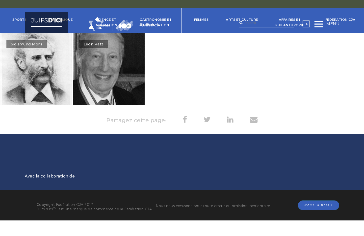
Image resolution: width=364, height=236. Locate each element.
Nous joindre (317, 205)
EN (306, 24)
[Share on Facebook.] (185, 119)
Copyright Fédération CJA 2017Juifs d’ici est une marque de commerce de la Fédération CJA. (95, 206)
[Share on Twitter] (207, 119)
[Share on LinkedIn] (230, 119)
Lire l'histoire (35, 75)
